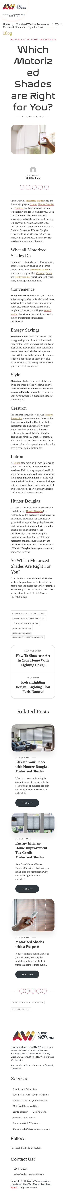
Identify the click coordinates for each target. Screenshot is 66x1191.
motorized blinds (21, 628)
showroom (37, 1065)
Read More (27, 803)
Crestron (19, 208)
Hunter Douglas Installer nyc (27, 618)
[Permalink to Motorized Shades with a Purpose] (33, 915)
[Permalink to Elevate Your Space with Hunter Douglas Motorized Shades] (33, 737)
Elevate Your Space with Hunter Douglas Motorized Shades (31, 766)
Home (6, 24)
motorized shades (35, 200)
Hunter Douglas (46, 204)
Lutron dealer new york (24, 623)
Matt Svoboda (33, 178)
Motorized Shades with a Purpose (29, 944)
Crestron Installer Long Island (28, 613)
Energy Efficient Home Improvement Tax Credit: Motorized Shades (31, 850)
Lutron (33, 204)
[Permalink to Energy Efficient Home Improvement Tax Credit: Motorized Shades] (33, 822)
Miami (14, 1187)
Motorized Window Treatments (32, 24)
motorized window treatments (27, 637)
